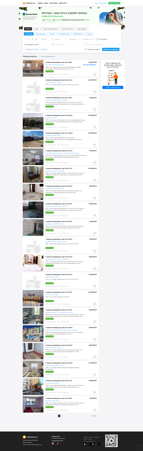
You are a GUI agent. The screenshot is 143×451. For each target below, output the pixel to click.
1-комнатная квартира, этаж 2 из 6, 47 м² (59, 310)
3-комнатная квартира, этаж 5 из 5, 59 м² (59, 274)
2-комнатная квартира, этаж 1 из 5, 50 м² (59, 257)
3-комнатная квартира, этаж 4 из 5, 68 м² (59, 115)
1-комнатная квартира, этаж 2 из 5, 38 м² (59, 97)
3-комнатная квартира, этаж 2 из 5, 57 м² (59, 168)
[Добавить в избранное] (95, 74)
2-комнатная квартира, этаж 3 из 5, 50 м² (59, 186)
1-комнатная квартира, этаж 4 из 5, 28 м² (59, 221)
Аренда (46, 3)
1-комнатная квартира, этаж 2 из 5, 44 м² (59, 239)
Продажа (40, 3)
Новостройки (53, 3)
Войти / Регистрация (100, 3)
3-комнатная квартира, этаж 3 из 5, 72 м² (59, 380)
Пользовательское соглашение (30, 440)
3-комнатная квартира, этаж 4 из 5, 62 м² (59, 80)
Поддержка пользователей (58, 438)
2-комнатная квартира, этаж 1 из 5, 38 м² (59, 62)
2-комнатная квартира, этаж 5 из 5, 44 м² (59, 151)
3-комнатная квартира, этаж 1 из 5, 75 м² (59, 292)
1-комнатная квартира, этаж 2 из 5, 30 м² (59, 398)
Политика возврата (27, 442)
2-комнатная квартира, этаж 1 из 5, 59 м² (59, 204)
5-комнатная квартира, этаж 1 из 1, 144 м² (59, 133)
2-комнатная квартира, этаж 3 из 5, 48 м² (59, 327)
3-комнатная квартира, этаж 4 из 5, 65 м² (59, 363)
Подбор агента (63, 3)
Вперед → (94, 415)
